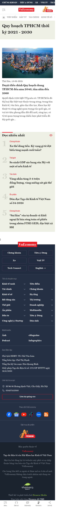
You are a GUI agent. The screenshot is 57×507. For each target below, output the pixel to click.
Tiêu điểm (12, 17)
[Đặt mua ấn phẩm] (47, 9)
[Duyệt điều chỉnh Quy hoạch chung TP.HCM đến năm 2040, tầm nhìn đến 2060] (27, 63)
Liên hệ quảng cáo (27, 397)
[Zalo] (38, 414)
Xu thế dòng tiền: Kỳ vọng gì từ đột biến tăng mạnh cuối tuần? (30, 148)
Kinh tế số (46, 17)
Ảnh (4, 335)
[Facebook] (9, 414)
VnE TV (44, 3)
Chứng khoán (9, 3)
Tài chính (34, 17)
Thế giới (13, 158)
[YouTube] (24, 414)
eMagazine (34, 335)
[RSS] (46, 414)
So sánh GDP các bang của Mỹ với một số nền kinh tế (30, 164)
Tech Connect (14, 268)
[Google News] (16, 414)
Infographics (35, 341)
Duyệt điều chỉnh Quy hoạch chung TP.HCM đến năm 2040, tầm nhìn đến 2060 (25, 89)
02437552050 (12, 391)
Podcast (6, 341)
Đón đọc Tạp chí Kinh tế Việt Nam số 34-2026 (30, 201)
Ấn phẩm (13, 195)
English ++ (41, 268)
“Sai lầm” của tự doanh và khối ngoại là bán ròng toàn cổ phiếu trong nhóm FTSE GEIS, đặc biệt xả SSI (31, 221)
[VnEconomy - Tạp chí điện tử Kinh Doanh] (27, 244)
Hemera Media (40, 495)
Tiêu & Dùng (26, 3)
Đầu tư (23, 17)
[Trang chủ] (3, 17)
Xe (36, 3)
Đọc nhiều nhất (13, 135)
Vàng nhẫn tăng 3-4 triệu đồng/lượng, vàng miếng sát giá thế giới (31, 183)
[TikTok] (31, 414)
